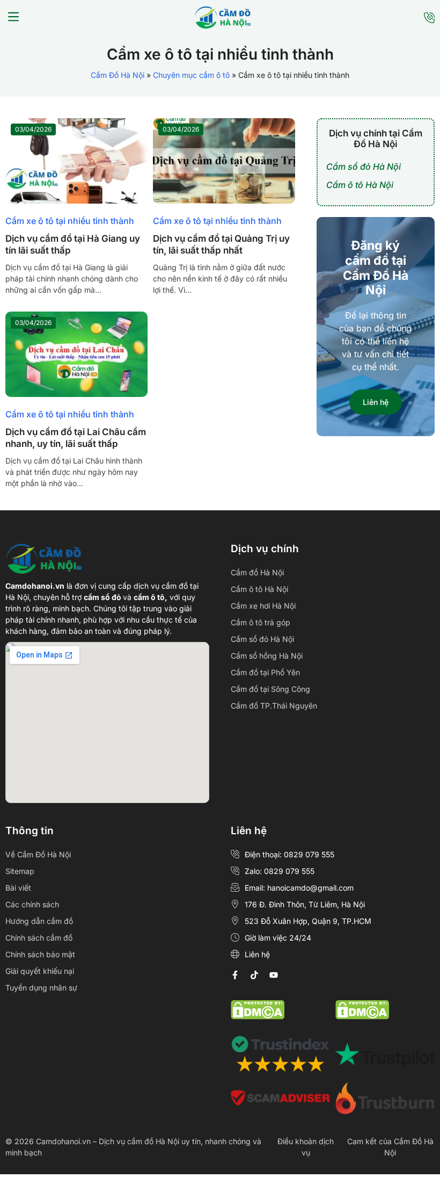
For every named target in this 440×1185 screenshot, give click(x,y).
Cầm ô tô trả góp (260, 622)
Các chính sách (32, 904)
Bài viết (18, 887)
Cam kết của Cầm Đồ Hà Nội (390, 1147)
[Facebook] (235, 975)
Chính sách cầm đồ (38, 937)
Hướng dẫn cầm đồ (39, 921)
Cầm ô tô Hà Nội (359, 184)
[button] (13, 17)
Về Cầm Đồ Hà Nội (38, 854)
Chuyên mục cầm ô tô (191, 75)
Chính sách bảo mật (40, 954)
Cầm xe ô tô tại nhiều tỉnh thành (69, 220)
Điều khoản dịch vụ (305, 1147)
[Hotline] (429, 17)
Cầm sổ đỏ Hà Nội (363, 166)
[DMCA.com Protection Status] (362, 1016)
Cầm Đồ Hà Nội (117, 75)
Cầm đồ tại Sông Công (270, 688)
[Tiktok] (254, 975)
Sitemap (19, 871)
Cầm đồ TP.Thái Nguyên (274, 705)
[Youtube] (273, 975)
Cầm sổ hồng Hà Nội (267, 655)
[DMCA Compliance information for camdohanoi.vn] (257, 1016)
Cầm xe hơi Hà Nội (263, 605)
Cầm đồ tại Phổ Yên (265, 672)
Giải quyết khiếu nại (39, 971)
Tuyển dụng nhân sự (41, 987)
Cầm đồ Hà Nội (257, 572)
